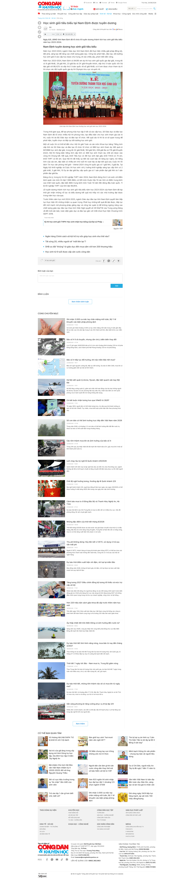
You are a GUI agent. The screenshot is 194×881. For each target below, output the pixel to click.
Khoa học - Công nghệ (122, 14)
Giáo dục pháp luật (91, 14)
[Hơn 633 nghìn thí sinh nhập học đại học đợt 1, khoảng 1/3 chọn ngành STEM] (83, 783)
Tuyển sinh (100, 812)
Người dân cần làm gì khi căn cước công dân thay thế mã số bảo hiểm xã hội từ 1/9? (101, 768)
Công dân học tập (75, 14)
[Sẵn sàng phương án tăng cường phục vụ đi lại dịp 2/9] (51, 711)
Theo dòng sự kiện (49, 14)
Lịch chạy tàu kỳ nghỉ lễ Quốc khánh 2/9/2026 (87, 461)
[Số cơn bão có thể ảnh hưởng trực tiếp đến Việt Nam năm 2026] (51, 427)
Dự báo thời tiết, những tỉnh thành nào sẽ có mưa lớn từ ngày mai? (93, 685)
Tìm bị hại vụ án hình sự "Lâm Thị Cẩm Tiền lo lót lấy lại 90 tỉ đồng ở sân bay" (142, 740)
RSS (40, 859)
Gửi (116, 286)
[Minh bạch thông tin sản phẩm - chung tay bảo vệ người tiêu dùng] (123, 755)
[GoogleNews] (67, 860)
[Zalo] (39, 27)
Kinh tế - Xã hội (106, 14)
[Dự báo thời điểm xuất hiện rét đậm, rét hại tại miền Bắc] (51, 569)
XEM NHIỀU (112, 9)
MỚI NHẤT (100, 9)
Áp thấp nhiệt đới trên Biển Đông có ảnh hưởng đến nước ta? (93, 623)
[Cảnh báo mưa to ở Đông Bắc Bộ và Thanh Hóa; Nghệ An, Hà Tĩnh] (51, 508)
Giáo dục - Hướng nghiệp (105, 815)
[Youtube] (57, 860)
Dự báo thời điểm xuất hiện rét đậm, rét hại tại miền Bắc (91, 562)
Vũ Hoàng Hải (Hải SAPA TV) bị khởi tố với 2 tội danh (61, 738)
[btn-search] (154, 8)
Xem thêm (80, 724)
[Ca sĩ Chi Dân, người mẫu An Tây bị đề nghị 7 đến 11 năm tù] (123, 769)
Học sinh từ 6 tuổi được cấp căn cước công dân (67, 252)
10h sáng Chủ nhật (103, 829)
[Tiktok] (62, 860)
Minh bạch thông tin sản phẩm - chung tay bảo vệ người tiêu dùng (142, 754)
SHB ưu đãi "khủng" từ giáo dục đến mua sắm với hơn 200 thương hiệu (78, 246)
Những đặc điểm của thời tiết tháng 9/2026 (85, 522)
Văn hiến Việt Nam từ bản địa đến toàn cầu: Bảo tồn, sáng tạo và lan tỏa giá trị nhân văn (141, 782)
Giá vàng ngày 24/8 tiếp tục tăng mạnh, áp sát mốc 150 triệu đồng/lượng (141, 796)
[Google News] (117, 29)
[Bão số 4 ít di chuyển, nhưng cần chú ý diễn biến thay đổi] (51, 346)
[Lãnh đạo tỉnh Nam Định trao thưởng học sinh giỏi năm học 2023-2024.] (83, 98)
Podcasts (129, 829)
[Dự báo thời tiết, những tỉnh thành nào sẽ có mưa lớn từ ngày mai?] (51, 691)
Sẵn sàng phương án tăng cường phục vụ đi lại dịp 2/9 (90, 704)
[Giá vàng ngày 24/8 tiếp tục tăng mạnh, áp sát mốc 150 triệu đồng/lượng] (123, 797)
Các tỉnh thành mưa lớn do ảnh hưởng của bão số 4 (89, 441)
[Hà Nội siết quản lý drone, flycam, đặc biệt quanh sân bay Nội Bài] (51, 387)
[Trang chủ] (39, 13)
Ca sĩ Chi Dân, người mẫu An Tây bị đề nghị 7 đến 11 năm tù (142, 767)
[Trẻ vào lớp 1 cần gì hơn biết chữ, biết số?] (43, 797)
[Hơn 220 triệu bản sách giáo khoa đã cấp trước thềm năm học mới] (51, 610)
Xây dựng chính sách (133, 812)
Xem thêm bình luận (80, 302)
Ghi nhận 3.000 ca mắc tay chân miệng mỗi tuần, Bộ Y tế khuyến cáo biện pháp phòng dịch (91, 320)
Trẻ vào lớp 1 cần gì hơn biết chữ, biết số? (61, 794)
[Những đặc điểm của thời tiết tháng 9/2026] (51, 529)
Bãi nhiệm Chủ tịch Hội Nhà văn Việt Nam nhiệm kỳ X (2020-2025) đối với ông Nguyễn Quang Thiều (60, 769)
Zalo (96, 2)
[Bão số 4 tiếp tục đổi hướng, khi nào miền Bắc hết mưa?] (51, 367)
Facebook (88, 2)
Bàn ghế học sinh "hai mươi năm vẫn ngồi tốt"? (101, 738)
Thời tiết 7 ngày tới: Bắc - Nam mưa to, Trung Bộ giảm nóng (92, 663)
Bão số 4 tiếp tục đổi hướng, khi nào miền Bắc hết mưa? (91, 360)
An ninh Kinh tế (45, 834)
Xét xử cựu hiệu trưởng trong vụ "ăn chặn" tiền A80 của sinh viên (61, 782)
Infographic (130, 834)
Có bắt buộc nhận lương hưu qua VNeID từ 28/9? (88, 400)
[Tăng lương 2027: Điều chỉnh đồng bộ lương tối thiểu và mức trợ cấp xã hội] (51, 589)
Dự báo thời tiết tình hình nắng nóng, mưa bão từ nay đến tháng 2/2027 (94, 644)
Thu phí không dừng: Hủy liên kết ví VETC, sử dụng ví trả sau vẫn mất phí (93, 543)
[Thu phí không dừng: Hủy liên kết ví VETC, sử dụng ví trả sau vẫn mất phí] (51, 549)
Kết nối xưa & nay (74, 817)
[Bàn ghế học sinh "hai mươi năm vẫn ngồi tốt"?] (83, 741)
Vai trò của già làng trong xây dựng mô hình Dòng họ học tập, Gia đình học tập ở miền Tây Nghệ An (61, 755)
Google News (122, 2)
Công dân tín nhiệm (103, 826)
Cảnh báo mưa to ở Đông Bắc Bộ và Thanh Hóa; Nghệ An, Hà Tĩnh (93, 502)
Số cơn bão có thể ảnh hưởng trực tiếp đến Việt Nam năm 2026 (94, 420)
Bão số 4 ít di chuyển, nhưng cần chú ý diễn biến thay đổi (91, 339)
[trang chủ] (60, 6)
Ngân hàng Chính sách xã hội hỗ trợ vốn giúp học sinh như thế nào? (77, 236)
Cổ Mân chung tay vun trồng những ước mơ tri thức (101, 752)
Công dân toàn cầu (103, 817)
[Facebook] (39, 24)
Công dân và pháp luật (133, 815)
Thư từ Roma (101, 820)
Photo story (130, 836)
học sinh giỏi (50, 260)
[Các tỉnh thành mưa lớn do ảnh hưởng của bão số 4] (51, 448)
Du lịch (42, 831)
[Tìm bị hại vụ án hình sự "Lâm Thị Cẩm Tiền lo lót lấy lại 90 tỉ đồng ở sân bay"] (123, 741)
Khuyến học (62, 14)
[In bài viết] (39, 38)
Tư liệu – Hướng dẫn (75, 820)
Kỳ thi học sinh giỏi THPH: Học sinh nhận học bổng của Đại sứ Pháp (73, 222)
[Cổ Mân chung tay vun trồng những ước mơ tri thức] (83, 755)
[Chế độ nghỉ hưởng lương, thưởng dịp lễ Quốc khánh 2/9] (51, 488)
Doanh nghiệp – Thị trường (49, 826)
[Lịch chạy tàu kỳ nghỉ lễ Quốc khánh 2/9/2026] (51, 468)
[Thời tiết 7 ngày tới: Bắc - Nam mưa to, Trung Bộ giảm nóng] (51, 670)
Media (150, 14)
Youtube (104, 2)
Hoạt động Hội (73, 812)
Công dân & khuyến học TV (135, 826)
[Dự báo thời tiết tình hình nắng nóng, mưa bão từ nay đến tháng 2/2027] (51, 650)
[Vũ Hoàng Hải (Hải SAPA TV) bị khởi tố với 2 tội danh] (43, 741)
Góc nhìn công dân (139, 14)
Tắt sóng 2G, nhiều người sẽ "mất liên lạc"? (65, 241)
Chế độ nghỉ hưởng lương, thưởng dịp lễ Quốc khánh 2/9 (91, 481)
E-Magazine (129, 831)
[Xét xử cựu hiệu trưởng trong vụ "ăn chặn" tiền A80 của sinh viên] (43, 783)
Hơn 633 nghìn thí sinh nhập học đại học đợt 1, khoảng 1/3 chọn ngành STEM (101, 782)
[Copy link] (39, 32)
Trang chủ (41, 18)
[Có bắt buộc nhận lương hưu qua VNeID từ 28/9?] (51, 407)
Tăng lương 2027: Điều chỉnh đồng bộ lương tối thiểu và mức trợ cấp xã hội (94, 583)
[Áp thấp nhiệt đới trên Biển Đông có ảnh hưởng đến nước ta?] (51, 630)
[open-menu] (155, 14)
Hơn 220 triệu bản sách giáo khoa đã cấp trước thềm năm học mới (93, 604)
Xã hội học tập (73, 815)
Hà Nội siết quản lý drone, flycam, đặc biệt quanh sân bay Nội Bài (93, 381)
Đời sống (60, 18)
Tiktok (112, 2)
